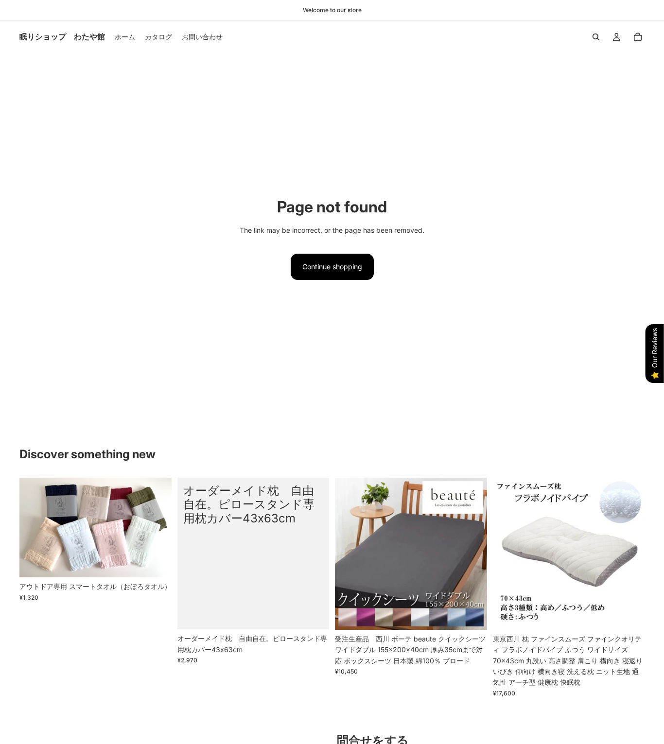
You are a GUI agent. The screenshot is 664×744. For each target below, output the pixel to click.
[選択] (156, 562)
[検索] (596, 37)
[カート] (637, 37)
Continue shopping (332, 266)
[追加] (629, 614)
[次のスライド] (157, 527)
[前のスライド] (34, 527)
